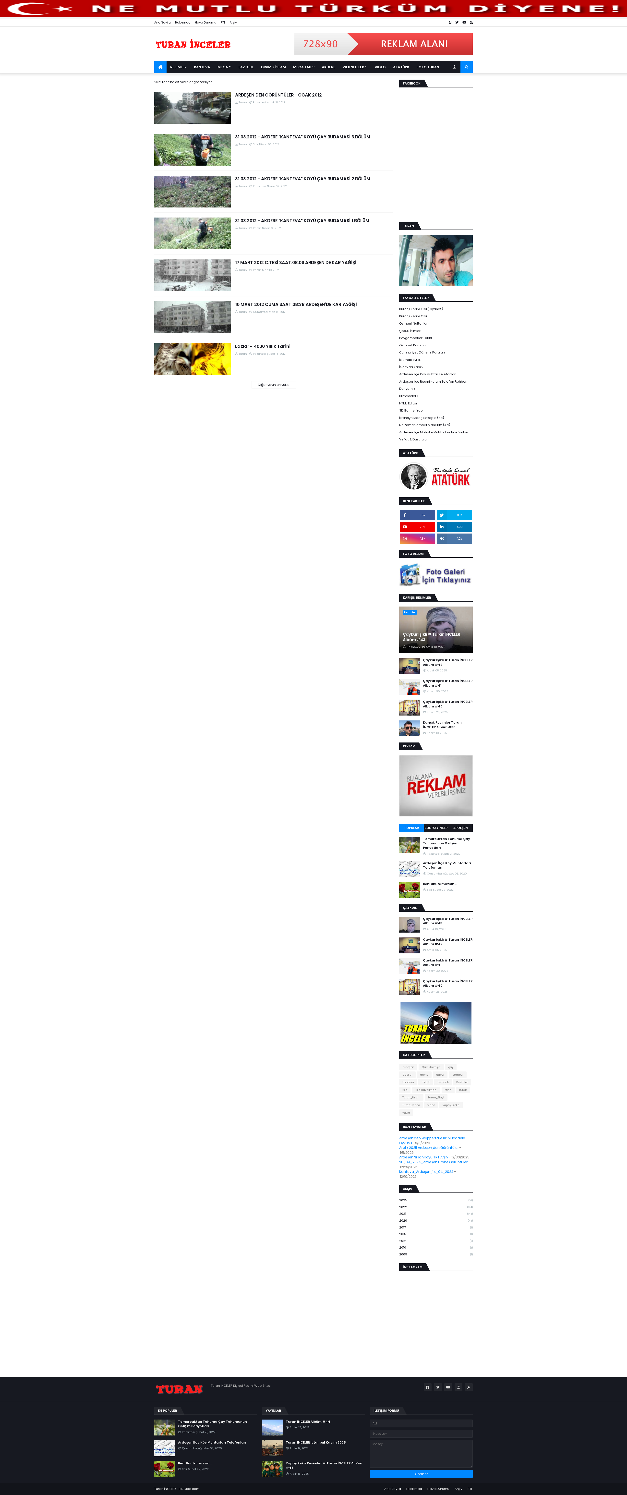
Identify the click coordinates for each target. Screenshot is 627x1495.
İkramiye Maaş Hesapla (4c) (421, 417)
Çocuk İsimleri (410, 330)
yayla (406, 1113)
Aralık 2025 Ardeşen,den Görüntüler (429, 1147)
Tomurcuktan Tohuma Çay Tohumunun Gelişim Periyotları (446, 843)
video (431, 1105)
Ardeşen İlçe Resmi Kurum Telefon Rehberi (433, 381)
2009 (436, 1254)
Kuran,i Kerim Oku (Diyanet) (421, 309)
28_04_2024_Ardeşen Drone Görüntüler (433, 1162)
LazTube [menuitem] (246, 67)
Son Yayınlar (435, 828)
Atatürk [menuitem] (401, 67)
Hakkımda (183, 22)
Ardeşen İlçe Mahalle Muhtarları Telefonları (433, 432)
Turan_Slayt (436, 1097)
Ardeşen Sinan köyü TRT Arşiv (423, 1157)
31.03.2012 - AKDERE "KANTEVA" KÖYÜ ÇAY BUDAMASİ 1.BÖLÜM (302, 221)
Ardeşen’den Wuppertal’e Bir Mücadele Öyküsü (432, 1140)
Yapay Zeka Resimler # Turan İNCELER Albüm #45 (324, 1465)
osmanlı (443, 1082)
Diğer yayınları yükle (273, 384)
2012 (436, 1241)
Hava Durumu (205, 22)
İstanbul (457, 1075)
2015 (436, 1234)
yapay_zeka (451, 1105)
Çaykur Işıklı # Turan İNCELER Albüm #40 (447, 704)
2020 (436, 1220)
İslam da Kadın (411, 367)
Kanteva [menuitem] (202, 67)
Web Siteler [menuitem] (353, 67)
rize (404, 1090)
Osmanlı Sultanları (413, 323)
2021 (436, 1213)
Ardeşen (460, 828)
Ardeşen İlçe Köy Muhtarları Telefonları (447, 865)
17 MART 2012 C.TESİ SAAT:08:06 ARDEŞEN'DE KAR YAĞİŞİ (295, 262)
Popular (411, 828)
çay (450, 1067)
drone (424, 1075)
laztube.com (189, 1488)
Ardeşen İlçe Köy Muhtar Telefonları (427, 374)
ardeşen (408, 1067)
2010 (436, 1247)
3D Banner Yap (411, 410)
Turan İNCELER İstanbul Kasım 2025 (316, 1442)
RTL (223, 22)
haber (440, 1075)
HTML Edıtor (408, 403)
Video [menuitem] (380, 67)
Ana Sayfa (162, 22)
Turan (463, 1090)
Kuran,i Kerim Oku (413, 316)
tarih (448, 1090)
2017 (436, 1227)
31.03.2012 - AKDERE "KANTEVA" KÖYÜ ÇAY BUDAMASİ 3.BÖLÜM (302, 137)
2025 (436, 1200)
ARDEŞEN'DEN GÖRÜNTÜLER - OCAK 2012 (278, 95)
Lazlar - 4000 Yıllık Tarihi (262, 346)
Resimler (462, 1082)
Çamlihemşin (431, 1067)
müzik (426, 1082)
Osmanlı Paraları (412, 345)
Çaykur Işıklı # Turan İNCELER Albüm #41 (447, 683)
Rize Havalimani (426, 1090)
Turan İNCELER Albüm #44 (308, 1422)
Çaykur (407, 1075)
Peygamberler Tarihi (415, 338)
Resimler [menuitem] (178, 67)
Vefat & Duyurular (413, 439)
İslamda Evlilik (410, 359)
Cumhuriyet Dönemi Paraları (422, 352)
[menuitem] (160, 67)
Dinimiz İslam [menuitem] (273, 67)
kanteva (408, 1082)
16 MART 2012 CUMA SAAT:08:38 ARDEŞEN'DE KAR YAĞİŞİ (296, 304)
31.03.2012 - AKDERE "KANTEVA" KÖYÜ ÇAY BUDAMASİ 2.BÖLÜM (302, 179)
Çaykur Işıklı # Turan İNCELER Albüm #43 (431, 637)
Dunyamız (407, 388)
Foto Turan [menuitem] (428, 67)
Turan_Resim (411, 1097)
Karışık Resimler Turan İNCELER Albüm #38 (442, 724)
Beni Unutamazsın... (440, 884)
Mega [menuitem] (222, 67)
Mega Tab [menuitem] (302, 67)
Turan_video (411, 1105)
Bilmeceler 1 (408, 396)
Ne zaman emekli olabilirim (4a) (424, 425)
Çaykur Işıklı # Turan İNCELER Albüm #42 (447, 662)
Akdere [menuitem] (328, 67)
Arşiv (233, 22)
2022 (436, 1207)
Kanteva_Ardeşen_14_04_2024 (426, 1171)
